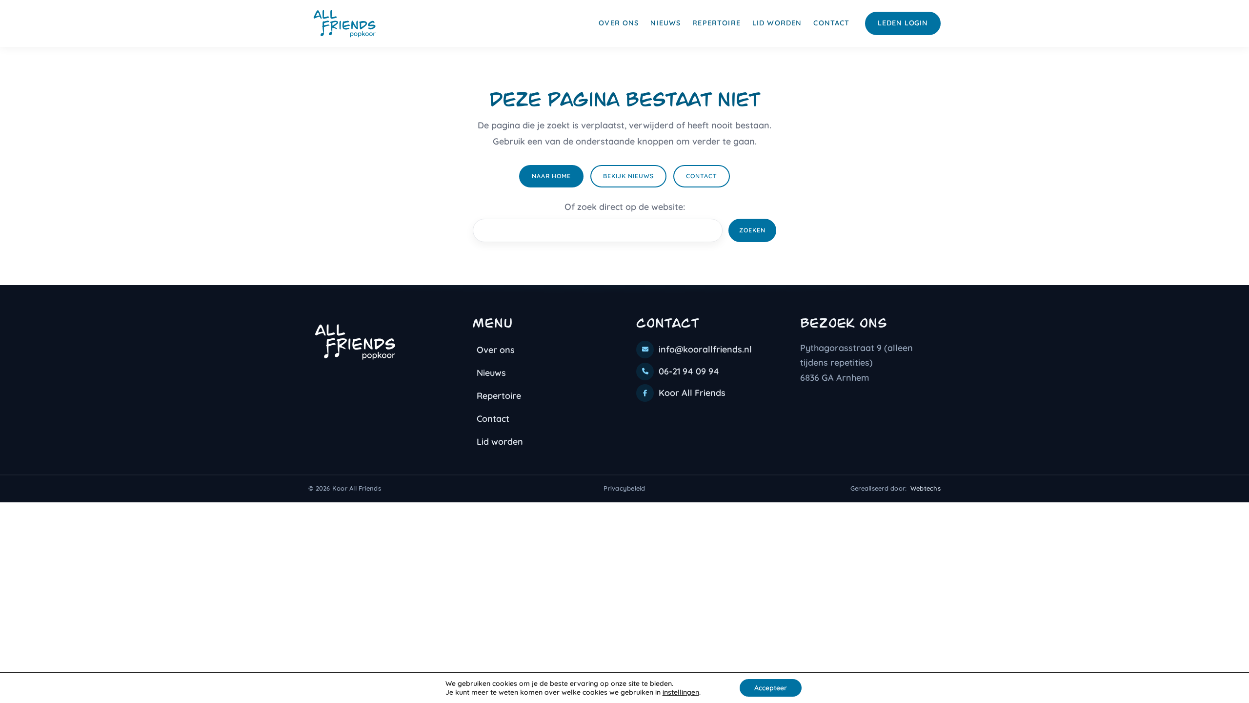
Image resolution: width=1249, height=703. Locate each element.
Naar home (551, 176)
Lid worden (777, 23)
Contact (831, 23)
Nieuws (665, 23)
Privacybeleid (624, 488)
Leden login (903, 23)
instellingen (681, 692)
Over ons (619, 23)
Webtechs (925, 488)
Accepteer (770, 687)
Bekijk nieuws (628, 176)
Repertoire (716, 23)
